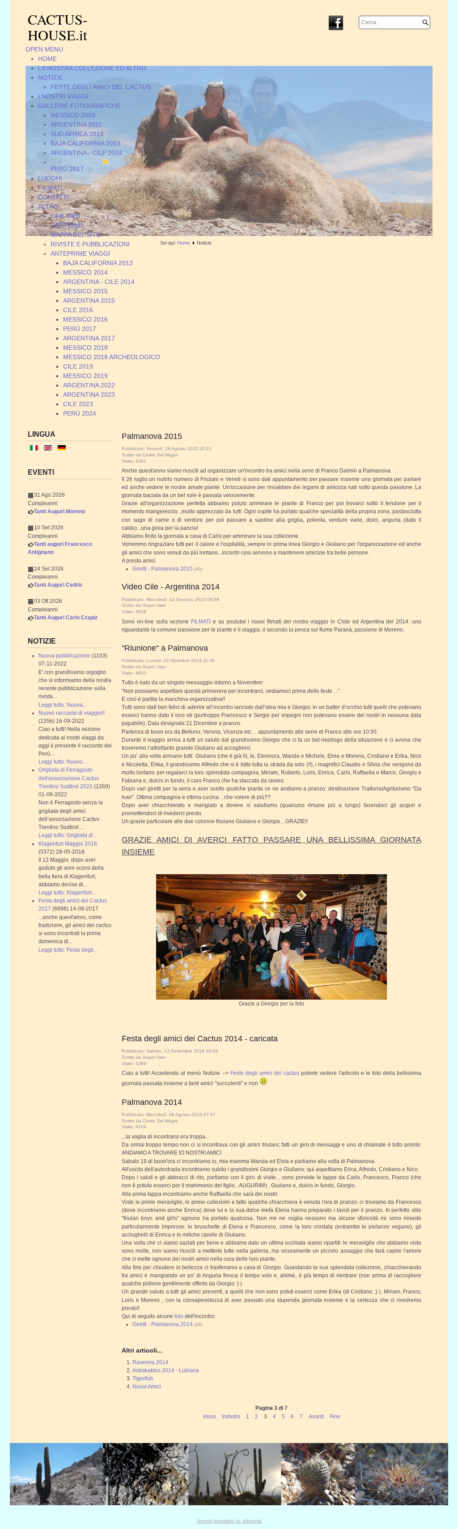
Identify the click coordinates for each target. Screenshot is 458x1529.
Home (183, 242)
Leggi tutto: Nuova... (62, 705)
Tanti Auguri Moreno (59, 511)
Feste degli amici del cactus (264, 1073)
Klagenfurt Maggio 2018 (67, 844)
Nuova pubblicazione (64, 656)
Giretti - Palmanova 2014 (162, 1324)
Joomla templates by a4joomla (229, 1521)
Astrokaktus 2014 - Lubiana (165, 1370)
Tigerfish (142, 1378)
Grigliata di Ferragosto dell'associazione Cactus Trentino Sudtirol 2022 (68, 778)
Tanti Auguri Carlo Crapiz (66, 617)
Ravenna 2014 (150, 1362)
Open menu (44, 49)
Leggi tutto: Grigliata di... (67, 835)
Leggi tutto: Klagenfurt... (67, 892)
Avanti (316, 1416)
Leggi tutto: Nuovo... (62, 762)
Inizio (209, 1416)
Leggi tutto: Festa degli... (68, 950)
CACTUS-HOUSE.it (58, 26)
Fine (335, 1416)
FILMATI (201, 621)
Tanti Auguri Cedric (58, 585)
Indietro (231, 1416)
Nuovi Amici (146, 1386)
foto (178, 1316)
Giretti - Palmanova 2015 (162, 569)
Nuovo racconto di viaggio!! (71, 713)
